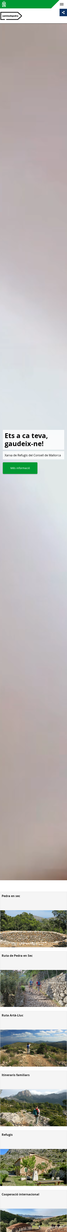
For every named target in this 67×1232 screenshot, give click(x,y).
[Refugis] (33, 1167)
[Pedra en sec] (33, 928)
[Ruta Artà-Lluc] (33, 1048)
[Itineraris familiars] (33, 1107)
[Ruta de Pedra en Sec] (33, 988)
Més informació (20, 468)
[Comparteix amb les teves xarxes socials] (63, 12)
